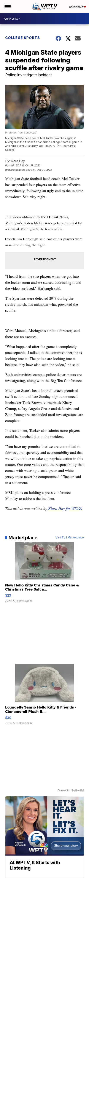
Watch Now (76, 6)
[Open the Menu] (7, 6)
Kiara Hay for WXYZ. (65, 508)
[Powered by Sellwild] (77, 790)
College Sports (22, 38)
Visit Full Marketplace (70, 537)
